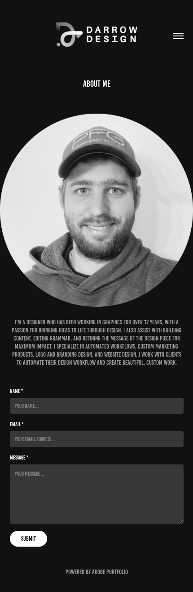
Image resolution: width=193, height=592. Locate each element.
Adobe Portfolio (110, 572)
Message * (19, 457)
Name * (16, 391)
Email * (16, 424)
